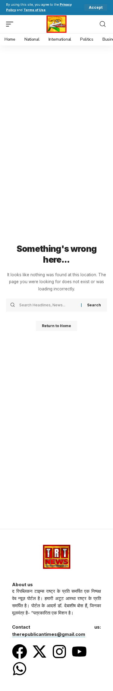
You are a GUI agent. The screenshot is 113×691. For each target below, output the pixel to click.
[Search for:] (48, 305)
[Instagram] (59, 651)
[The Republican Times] (56, 24)
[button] (95, 7)
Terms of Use (35, 10)
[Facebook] (19, 651)
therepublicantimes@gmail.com (48, 634)
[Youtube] (79, 651)
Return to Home (56, 326)
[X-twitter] (39, 651)
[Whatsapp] (19, 668)
